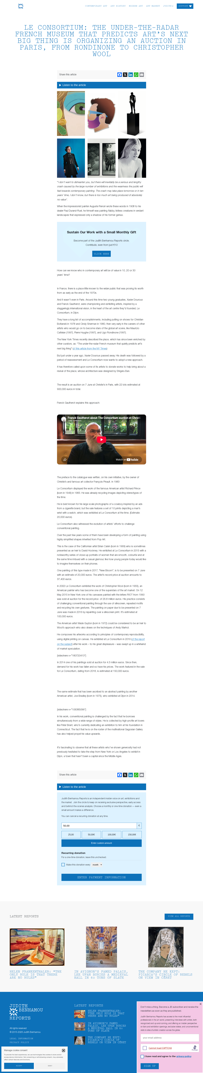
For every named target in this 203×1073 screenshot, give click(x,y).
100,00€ (112, 834)
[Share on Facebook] (119, 74)
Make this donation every (78, 865)
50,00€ (91, 834)
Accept (19, 1066)
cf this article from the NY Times (90, 349)
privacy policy (183, 1057)
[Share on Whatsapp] (136, 74)
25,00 (71, 834)
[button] (63, 1050)
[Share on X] (125, 74)
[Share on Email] (141, 74)
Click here (101, 254)
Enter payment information (101, 877)
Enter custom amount (101, 843)
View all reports (179, 916)
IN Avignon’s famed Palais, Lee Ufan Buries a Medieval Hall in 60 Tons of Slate (101, 974)
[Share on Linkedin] (130, 74)
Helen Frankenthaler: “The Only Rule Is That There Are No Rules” (35, 974)
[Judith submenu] (172, 6)
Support (183, 6)
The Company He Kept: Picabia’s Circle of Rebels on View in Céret (165, 974)
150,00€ (132, 834)
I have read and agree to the (168, 1057)
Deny (50, 1066)
